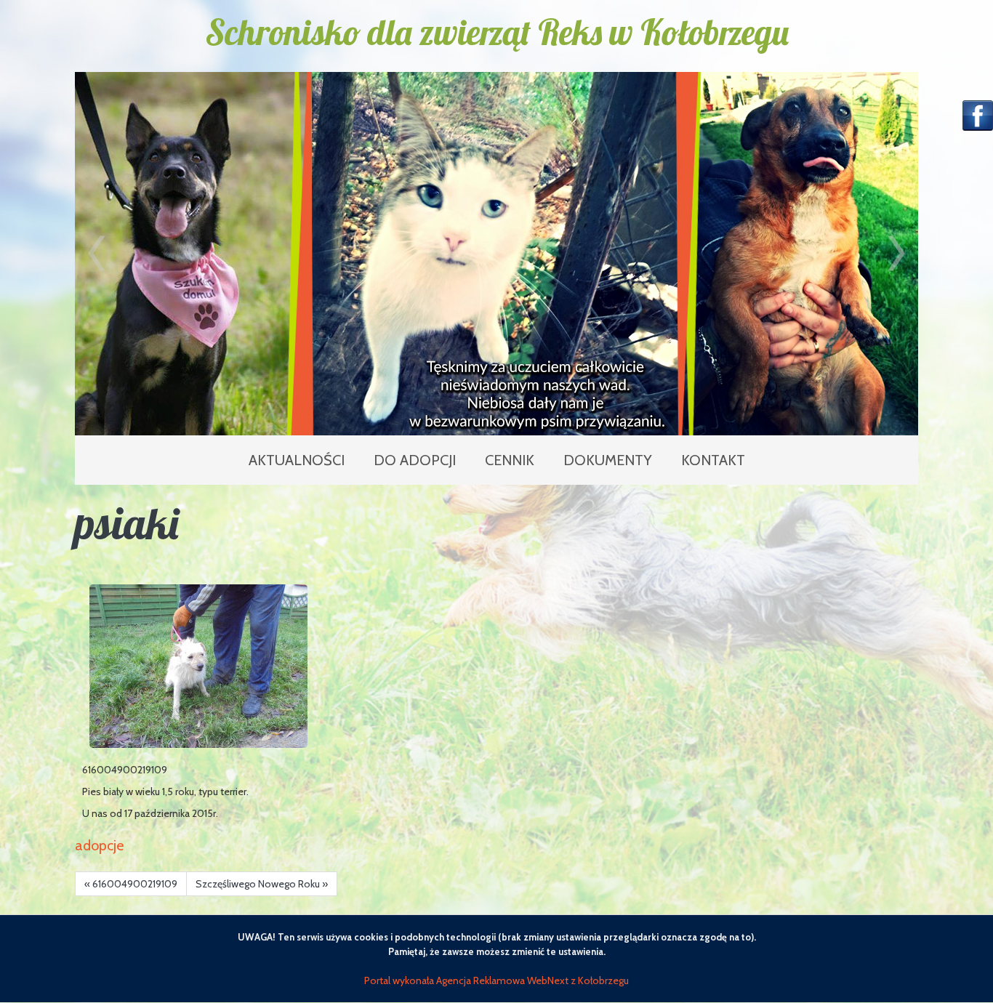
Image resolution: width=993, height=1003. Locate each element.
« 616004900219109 (130, 883)
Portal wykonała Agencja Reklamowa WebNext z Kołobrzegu (496, 980)
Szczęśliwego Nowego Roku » (262, 883)
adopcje (99, 845)
